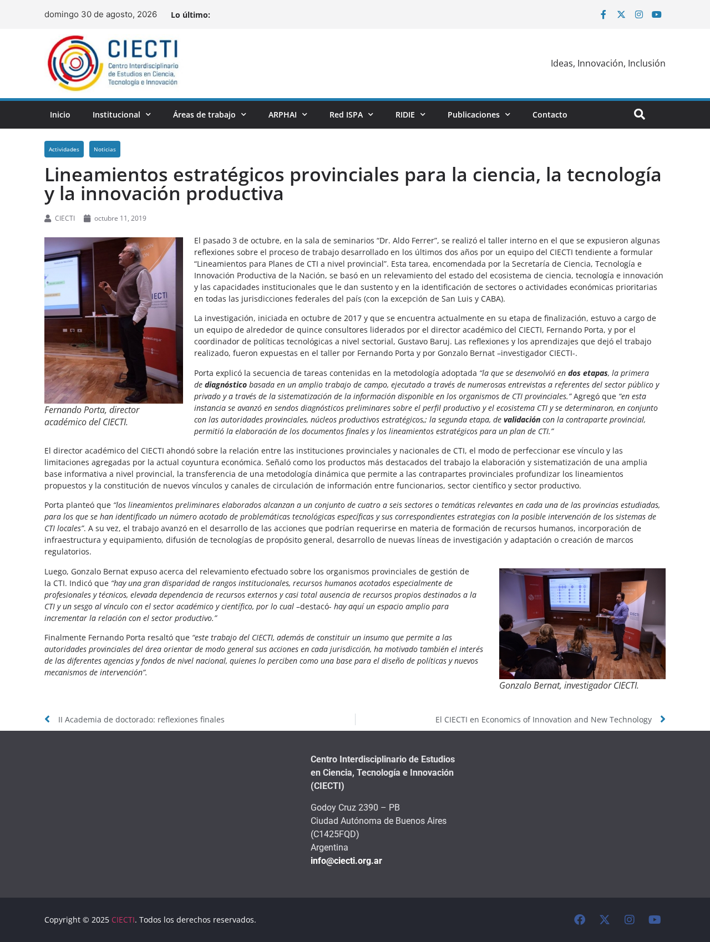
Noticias (105, 149)
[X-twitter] (621, 14)
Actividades (64, 149)
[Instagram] (639, 14)
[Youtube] (657, 14)
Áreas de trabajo (204, 114)
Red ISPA (346, 114)
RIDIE (405, 114)
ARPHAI (282, 114)
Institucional (116, 114)
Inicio (60, 114)
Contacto (549, 114)
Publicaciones (474, 114)
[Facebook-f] (603, 14)
